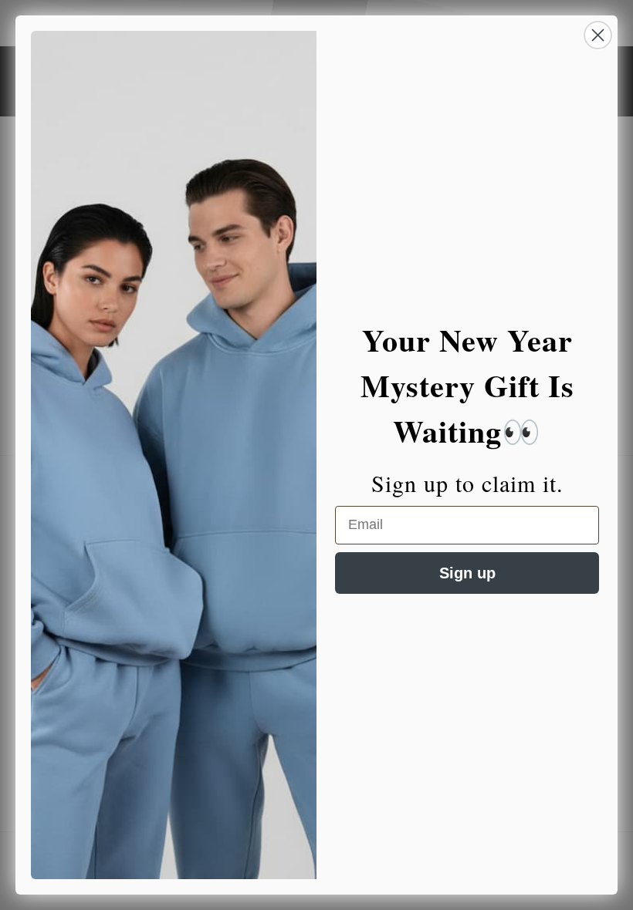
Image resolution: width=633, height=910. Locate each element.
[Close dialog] (597, 35)
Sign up (467, 573)
